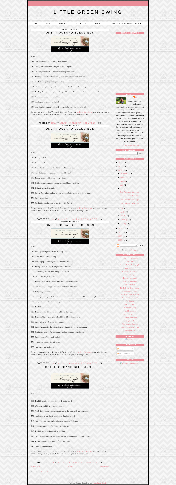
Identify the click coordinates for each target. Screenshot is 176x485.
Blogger (134, 250)
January (123, 223)
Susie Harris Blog (129, 314)
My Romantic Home (129, 291)
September (124, 177)
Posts (121, 349)
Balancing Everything (130, 258)
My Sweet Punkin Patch (130, 294)
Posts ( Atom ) (46, 472)
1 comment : (90, 123)
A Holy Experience (84, 112)
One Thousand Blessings (70, 32)
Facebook (63, 24)
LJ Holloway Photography (130, 288)
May (122, 208)
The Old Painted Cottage (130, 327)
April (122, 212)
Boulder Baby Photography (130, 265)
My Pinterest (81, 24)
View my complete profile (130, 145)
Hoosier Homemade (129, 278)
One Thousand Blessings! (70, 367)
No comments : (90, 219)
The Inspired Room (130, 321)
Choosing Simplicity (130, 271)
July (122, 185)
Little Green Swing (88, 12)
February (124, 219)
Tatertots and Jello (130, 317)
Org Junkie (130, 301)
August (123, 181)
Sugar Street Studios (99, 483)
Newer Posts (35, 466)
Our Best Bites (130, 304)
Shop (48, 24)
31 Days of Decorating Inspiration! (125, 24)
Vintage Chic (130, 330)
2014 (120, 162)
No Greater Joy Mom (130, 297)
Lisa (53, 123)
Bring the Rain (130, 268)
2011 (120, 228)
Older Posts (104, 466)
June (122, 188)
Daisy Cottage (130, 274)
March (123, 215)
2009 (120, 236)
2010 (120, 232)
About (98, 24)
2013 (120, 166)
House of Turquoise (130, 281)
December (124, 173)
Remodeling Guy (130, 307)
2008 (120, 240)
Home (35, 24)
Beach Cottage (130, 261)
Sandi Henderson (130, 311)
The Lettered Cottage (130, 324)
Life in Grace (130, 284)
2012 (120, 170)
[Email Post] (99, 123)
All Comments (124, 353)
